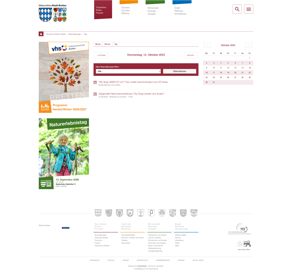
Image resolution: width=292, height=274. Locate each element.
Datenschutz (142, 260)
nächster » (191, 55)
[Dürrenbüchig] (140, 213)
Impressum (94, 260)
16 (206, 73)
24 (214, 77)
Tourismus (98, 240)
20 (235, 73)
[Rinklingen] (172, 213)
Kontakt (111, 260)
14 (242, 68)
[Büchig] (119, 213)
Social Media (198, 260)
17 (214, 73)
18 (221, 73)
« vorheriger (101, 55)
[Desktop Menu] (248, 9)
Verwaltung (179, 240)
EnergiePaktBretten (155, 251)
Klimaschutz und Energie (157, 240)
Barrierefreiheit (163, 260)
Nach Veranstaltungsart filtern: (107, 67)
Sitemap (181, 260)
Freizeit (97, 243)
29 (250, 77)
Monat (98, 44)
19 (228, 73)
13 (235, 68)
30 (206, 82)
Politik (177, 243)
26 (228, 77)
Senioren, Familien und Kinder (132, 238)
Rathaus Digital (180, 235)
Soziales (124, 240)
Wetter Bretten (44, 225)
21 (242, 73)
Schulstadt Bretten (128, 235)
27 (235, 77)
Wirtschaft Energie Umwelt (155, 12)
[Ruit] (183, 213)
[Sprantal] (193, 213)
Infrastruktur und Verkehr (157, 235)
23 (206, 77)
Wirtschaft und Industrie (157, 243)
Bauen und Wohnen (155, 246)
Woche (107, 44)
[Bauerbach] (108, 213)
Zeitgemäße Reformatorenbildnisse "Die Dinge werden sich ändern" (131, 94)
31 (214, 82)
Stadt (177, 246)
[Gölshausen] (151, 213)
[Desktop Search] (237, 9)
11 (221, 68)
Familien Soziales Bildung (129, 12)
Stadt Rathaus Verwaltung (182, 12)
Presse (126, 260)
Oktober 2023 (228, 45)
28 (242, 77)
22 (250, 73)
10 (214, 68)
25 (221, 77)
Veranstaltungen (74, 34)
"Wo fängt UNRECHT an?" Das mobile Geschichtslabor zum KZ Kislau (133, 82)
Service (178, 238)
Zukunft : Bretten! (154, 238)
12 (228, 68)
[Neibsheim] (162, 213)
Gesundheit (125, 243)
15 (250, 68)
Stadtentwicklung (154, 248)
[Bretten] (98, 213)
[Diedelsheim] (130, 213)
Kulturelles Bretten (101, 238)
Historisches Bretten (102, 246)
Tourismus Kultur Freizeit (103, 12)
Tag (85, 34)
